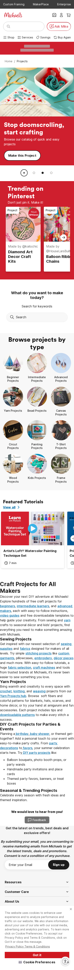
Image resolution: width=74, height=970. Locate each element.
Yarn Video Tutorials (24, 107)
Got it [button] (37, 955)
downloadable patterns (17, 715)
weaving (39, 691)
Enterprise (64, 4)
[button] (37, 962)
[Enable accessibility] (65, 961)
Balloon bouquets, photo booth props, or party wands (37, 762)
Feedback (39, 820)
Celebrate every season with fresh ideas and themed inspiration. (33, 797)
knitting (19, 691)
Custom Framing (13, 4)
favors (27, 748)
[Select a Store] (54, 15)
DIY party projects (36, 753)
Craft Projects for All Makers (28, 587)
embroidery (43, 658)
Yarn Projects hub (13, 696)
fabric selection (19, 667)
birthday (21, 734)
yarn (67, 620)
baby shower (39, 734)
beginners (7, 606)
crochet (6, 691)
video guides (9, 615)
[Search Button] (8, 26)
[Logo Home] (13, 15)
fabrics (25, 649)
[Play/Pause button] (24, 172)
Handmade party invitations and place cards (35, 771)
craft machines (44, 667)
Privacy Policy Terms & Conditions (27, 946)
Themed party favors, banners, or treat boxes (36, 781)
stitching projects (38, 653)
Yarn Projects (19, 94)
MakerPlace (41, 4)
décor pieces (63, 658)
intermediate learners (33, 606)
